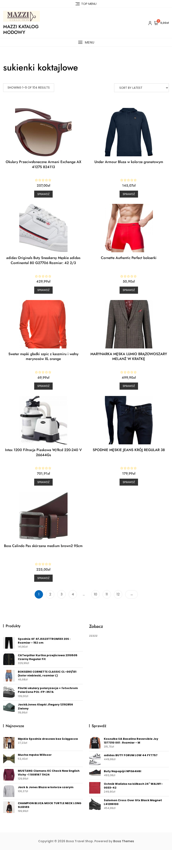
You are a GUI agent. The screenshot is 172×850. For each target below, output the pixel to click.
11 (107, 594)
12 (118, 594)
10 (95, 594)
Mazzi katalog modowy (21, 29)
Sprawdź (43, 194)
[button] (86, 42)
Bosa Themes (123, 841)
